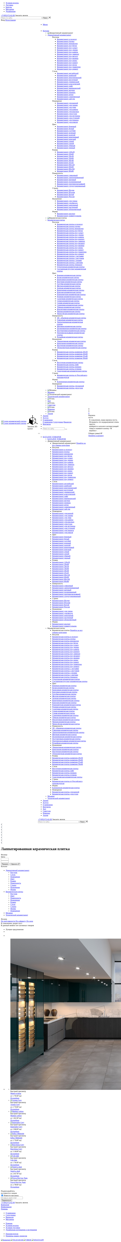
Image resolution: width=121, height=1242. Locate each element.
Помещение (15, 877)
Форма (13, 890)
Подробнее (14, 1098)
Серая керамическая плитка (68, 301)
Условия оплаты (12, 1226)
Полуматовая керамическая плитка (71, 331)
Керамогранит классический (68, 84)
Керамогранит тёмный (66, 146)
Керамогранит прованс (66, 92)
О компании (48, 422)
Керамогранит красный (66, 139)
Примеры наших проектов (16, 1236)
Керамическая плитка (56, 220)
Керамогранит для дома (66, 107)
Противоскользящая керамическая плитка (69, 741)
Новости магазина (11, 1196)
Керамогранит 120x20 (66, 152)
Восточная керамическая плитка (70, 363)
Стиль (12, 875)
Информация (6, 1207)
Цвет (12, 879)
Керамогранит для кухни (67, 114)
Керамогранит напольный (67, 205)
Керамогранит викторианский (69, 78)
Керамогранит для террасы (68, 120)
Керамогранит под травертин (69, 67)
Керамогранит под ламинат (68, 54)
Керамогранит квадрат (66, 214)
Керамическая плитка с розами (69, 260)
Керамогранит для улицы (67, 201)
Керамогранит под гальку (67, 48)
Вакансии (67, 422)
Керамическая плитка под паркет (70, 250)
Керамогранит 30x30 (65, 156)
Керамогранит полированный (69, 182)
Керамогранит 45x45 (65, 163)
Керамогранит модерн (66, 90)
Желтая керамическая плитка (68, 286)
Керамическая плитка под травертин (71, 252)
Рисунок (13, 873)
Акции (45, 800)
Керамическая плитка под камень (70, 237)
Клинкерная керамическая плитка (70, 382)
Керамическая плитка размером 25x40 (72, 356)
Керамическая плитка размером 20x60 (72, 354)
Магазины (10, 1219)
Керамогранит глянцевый (67, 175)
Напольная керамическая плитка (70, 343)
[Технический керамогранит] (1, 838)
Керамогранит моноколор (67, 44)
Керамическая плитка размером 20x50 (72, 352)
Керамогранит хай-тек (66, 99)
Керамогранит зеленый (66, 133)
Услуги (45, 803)
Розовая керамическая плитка (69, 297)
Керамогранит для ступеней (68, 118)
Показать (5, 864)
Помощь (4, 1209)
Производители (12, 1234)
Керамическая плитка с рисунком (70, 258)
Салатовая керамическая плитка (70, 299)
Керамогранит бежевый (66, 126)
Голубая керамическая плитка (69, 284)
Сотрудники (58, 422)
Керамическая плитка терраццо (69, 265)
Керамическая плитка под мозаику (71, 243)
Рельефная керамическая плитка (70, 337)
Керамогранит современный (68, 97)
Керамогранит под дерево (67, 50)
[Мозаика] (1, 835)
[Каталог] (1, 828)
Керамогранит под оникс (67, 61)
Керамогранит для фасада (67, 203)
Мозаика (51, 392)
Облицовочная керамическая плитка (71, 348)
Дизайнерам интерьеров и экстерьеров (21, 1230)
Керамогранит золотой (66, 135)
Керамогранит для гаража (67, 105)
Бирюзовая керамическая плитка (70, 280)
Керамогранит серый (65, 141)
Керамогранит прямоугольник (69, 216)
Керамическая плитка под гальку (70, 233)
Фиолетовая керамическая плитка (70, 309)
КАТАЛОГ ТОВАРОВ (52, 437)
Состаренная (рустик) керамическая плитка (69, 681)
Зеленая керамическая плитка (69, 288)
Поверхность (15, 883)
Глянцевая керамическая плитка (70, 320)
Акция (50, 414)
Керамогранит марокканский (68, 88)
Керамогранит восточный (67, 80)
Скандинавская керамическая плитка (72, 371)
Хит (49, 401)
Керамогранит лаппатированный (70, 178)
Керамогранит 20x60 (65, 154)
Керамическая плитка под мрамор (70, 246)
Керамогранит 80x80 (65, 171)
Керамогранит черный (66, 148)
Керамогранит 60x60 (65, 167)
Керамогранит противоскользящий (71, 184)
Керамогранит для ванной (67, 103)
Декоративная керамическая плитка (71, 341)
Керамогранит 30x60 (65, 158)
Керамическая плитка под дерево (70, 235)
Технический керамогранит (59, 397)
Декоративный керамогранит (59, 35)
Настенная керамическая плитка (70, 345)
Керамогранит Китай (65, 195)
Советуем (51, 405)
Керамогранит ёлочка (65, 41)
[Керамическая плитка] (1, 833)
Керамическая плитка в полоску (70, 224)
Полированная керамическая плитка (71, 328)
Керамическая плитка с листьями (70, 256)
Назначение (15, 887)
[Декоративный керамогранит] (1, 830)
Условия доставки (13, 1228)
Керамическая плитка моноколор (70, 229)
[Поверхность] (1, 843)
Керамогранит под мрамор (67, 58)
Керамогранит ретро (65, 95)
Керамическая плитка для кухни (70, 388)
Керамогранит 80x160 (66, 169)
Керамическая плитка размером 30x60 (72, 358)
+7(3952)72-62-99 (8, 15)
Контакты (47, 807)
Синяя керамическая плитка (68, 303)
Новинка (51, 409)
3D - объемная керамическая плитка (71, 318)
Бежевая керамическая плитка (69, 275)
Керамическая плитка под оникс (70, 248)
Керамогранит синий (65, 143)
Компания (5, 1205)
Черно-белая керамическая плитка (70, 314)
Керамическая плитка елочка (68, 226)
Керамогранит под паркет (67, 63)
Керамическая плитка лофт (68, 365)
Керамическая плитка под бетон (70, 231)
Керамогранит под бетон (67, 46)
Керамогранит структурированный (71, 186)
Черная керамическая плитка (68, 311)
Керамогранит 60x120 (66, 165)
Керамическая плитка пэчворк (69, 369)
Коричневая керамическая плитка (70, 290)
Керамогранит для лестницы (68, 116)
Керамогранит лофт (65, 86)
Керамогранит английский (67, 73)
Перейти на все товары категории (69, 444)
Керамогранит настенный (67, 207)
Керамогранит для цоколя (67, 122)
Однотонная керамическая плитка (70, 267)
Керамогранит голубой (66, 131)
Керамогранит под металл (67, 56)
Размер (13, 881)
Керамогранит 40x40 (65, 160)
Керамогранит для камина (67, 109)
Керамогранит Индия (65, 190)
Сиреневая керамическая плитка (70, 305)
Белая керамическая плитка (68, 277)
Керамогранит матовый (66, 180)
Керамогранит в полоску (67, 39)
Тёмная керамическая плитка (68, 307)
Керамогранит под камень (67, 52)
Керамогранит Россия (65, 197)
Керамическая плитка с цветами (70, 263)
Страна (13, 885)
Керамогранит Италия (66, 192)
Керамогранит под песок (67, 65)
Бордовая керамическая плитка (69, 282)
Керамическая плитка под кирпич (70, 239)
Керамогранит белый (65, 129)
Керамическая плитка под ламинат (71, 241)
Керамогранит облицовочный (69, 209)
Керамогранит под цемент (67, 69)
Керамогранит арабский (66, 75)
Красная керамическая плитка (69, 292)
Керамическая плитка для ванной (70, 386)
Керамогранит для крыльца (68, 112)
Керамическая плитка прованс (69, 367)
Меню (45, 25)
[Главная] (1, 825)
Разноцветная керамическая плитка (71, 294)
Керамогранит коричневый (68, 137)
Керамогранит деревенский (68, 82)
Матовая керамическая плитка (69, 326)
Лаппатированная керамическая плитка (68, 732)
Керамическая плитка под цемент (70, 254)
